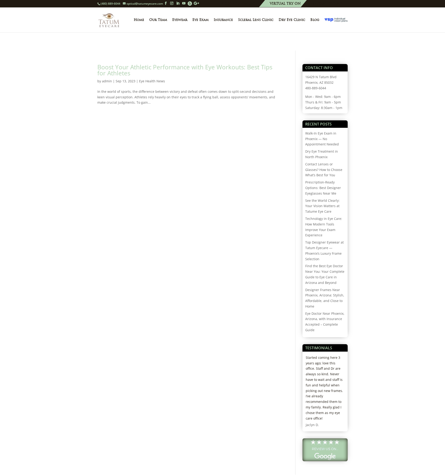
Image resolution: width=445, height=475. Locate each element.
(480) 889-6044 (110, 4)
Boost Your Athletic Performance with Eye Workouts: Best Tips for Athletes (184, 70)
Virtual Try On (285, 4)
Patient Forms (327, 4)
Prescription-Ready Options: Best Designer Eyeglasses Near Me (323, 188)
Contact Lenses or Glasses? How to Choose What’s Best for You (323, 169)
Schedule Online (238, 4)
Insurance (223, 20)
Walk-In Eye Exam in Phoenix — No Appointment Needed (322, 139)
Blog (314, 20)
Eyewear (179, 20)
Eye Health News (152, 81)
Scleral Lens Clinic (255, 20)
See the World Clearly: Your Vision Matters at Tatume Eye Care (322, 206)
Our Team (158, 20)
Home (139, 20)
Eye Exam (200, 20)
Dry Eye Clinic (292, 20)
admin (107, 81)
